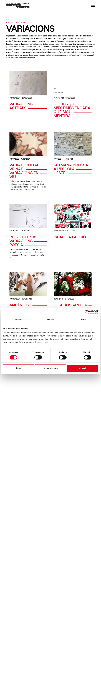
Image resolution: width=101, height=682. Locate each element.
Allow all (82, 368)
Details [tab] (50, 319)
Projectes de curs (15, 22)
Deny (18, 368)
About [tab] (83, 319)
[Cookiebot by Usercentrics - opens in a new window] (86, 312)
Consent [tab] (17, 319)
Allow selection (51, 368)
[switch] (38, 357)
